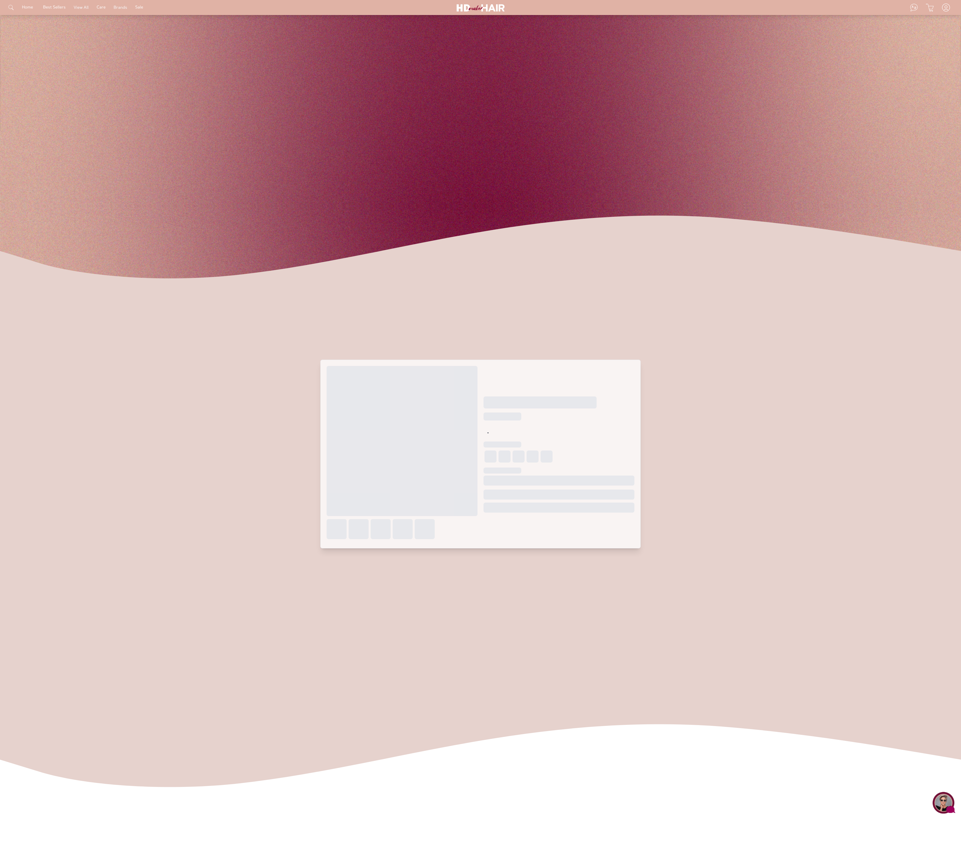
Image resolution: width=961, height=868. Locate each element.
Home (27, 8)
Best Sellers (54, 8)
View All (81, 8)
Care (101, 8)
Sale (139, 8)
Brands (120, 8)
